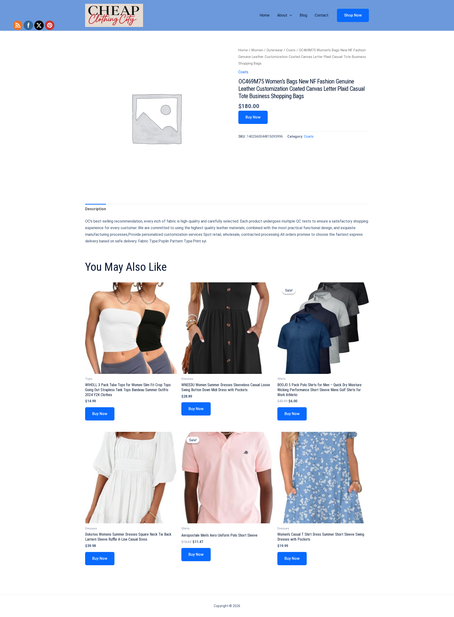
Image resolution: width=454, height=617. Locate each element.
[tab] (95, 209)
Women (257, 50)
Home (265, 15)
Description (95, 209)
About (282, 15)
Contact (321, 15)
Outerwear (274, 50)
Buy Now (253, 117)
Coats (291, 50)
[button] (289, 15)
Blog (303, 15)
